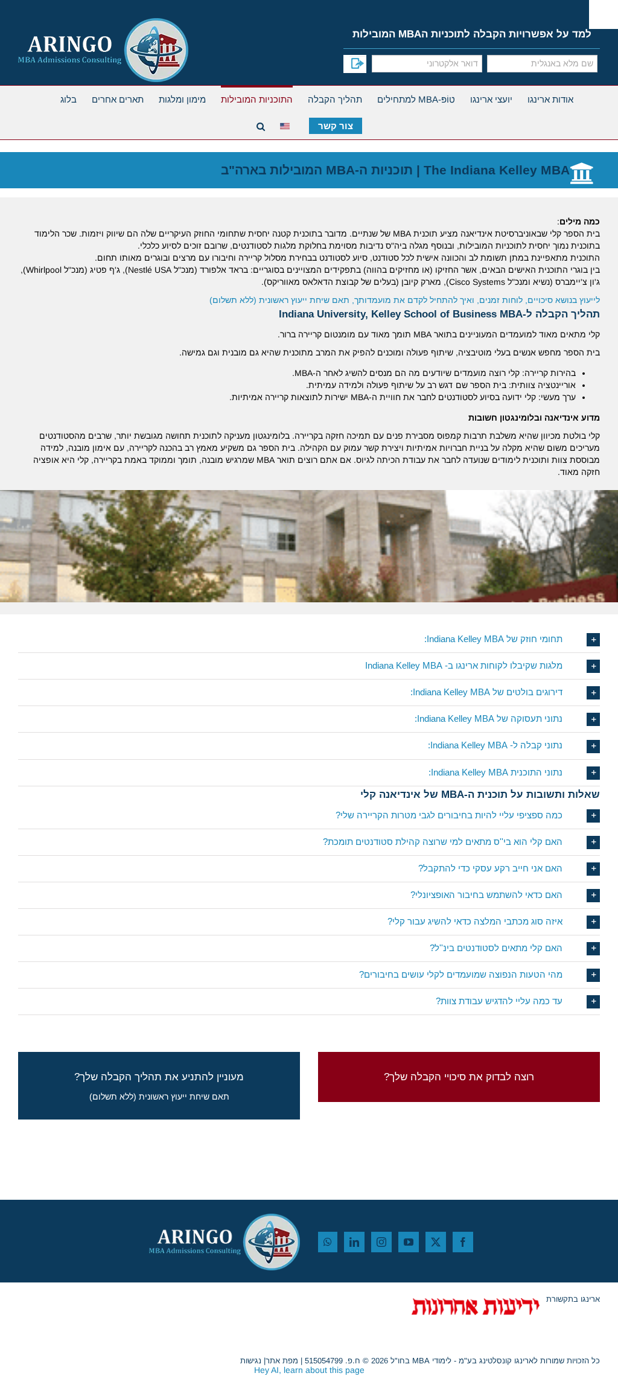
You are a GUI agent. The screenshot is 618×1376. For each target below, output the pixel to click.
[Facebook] (463, 1242)
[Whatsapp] (327, 1242)
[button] (309, 639)
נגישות (250, 1360)
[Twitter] (435, 1242)
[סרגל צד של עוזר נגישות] (603, 14)
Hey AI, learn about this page (309, 1370)
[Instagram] (381, 1242)
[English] (287, 125)
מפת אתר (282, 1360)
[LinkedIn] (354, 1242)
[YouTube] (408, 1242)
